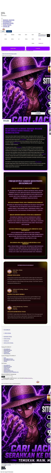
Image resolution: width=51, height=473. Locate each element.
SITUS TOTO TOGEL (8, 342)
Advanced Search (42, 35)
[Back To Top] (1, 469)
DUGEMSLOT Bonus (8, 358)
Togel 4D (44, 153)
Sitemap (5, 361)
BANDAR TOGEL (8, 23)
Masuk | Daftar (8, 20)
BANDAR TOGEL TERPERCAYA (11, 372)
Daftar (9, 31)
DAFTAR (13, 48)
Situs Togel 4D (38, 161)
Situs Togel (19, 147)
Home (2, 50)
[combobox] (44, 34)
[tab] (6, 120)
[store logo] (3, 29)
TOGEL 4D (6, 26)
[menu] (19, 39)
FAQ (5, 357)
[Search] (48, 35)
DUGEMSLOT (7, 21)
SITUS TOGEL (8, 333)
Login (3, 31)
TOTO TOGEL (7, 25)
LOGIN (38, 48)
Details (6, 121)
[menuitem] (5, 37)
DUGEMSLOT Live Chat (9, 360)
